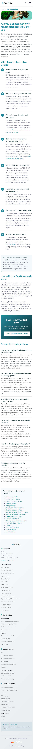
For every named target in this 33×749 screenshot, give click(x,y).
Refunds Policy (5, 584)
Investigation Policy (6, 607)
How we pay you (11, 503)
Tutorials (8, 525)
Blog (2, 719)
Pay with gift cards (5, 710)
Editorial (3, 716)
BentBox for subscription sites (8, 627)
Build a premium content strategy (16, 521)
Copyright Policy (11, 529)
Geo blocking (4, 644)
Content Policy (5, 610)
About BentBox (10, 532)
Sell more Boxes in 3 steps (14, 516)
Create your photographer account (17, 333)
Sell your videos (5, 629)
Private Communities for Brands (9, 690)
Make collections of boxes (7, 701)
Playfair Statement (5, 590)
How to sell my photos (13, 499)
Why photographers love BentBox (10, 621)
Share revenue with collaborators (16, 514)
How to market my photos (14, 501)
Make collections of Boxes (14, 523)
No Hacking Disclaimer (7, 587)
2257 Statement (5, 576)
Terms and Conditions (12, 527)
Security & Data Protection (7, 601)
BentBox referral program (14, 510)
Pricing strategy (10, 505)
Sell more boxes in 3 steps (7, 673)
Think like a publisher (12, 519)
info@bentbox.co (11, 244)
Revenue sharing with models (8, 624)
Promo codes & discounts (7, 641)
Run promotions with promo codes (17, 512)
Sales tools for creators (7, 687)
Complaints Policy (5, 604)
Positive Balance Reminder (8, 596)
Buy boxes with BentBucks (8, 707)
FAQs (2, 652)
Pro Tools (3, 693)
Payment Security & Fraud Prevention (10, 598)
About (11, 746)
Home (2, 9)
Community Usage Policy (7, 573)
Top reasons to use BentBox (8, 635)
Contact (17, 746)
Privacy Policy (4, 581)
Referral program (5, 695)
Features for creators (12, 497)
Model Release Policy (6, 593)
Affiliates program (5, 698)
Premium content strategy (7, 679)
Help (22, 746)
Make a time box (5, 704)
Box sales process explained (14, 508)
